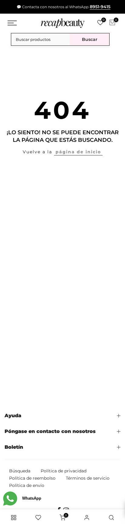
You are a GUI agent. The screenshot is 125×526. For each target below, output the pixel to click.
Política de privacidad (63, 471)
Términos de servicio (88, 478)
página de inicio (78, 152)
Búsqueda (19, 471)
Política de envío (26, 485)
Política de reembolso (32, 478)
